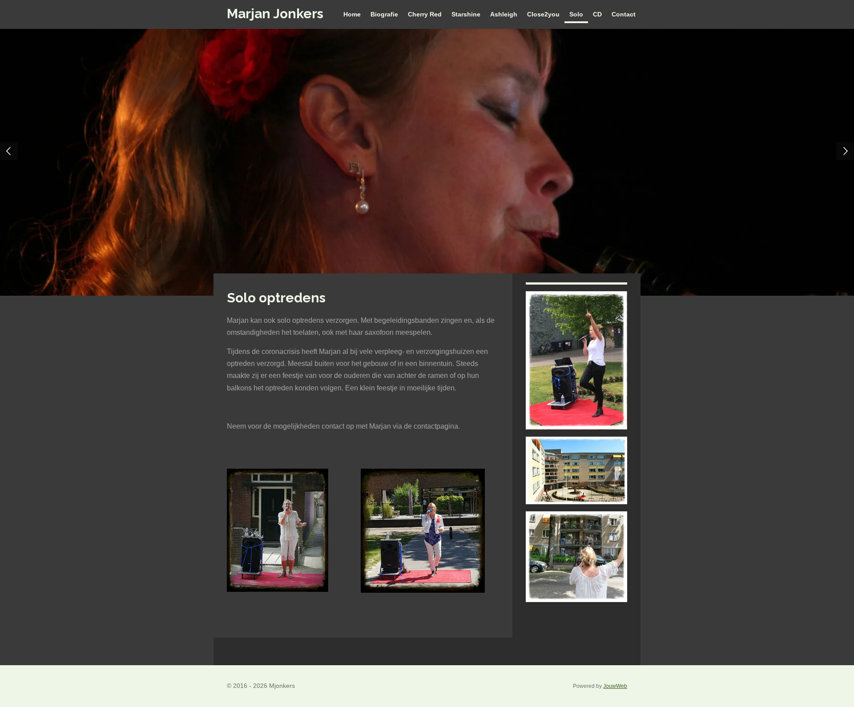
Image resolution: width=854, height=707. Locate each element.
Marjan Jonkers (275, 13)
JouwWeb (615, 686)
